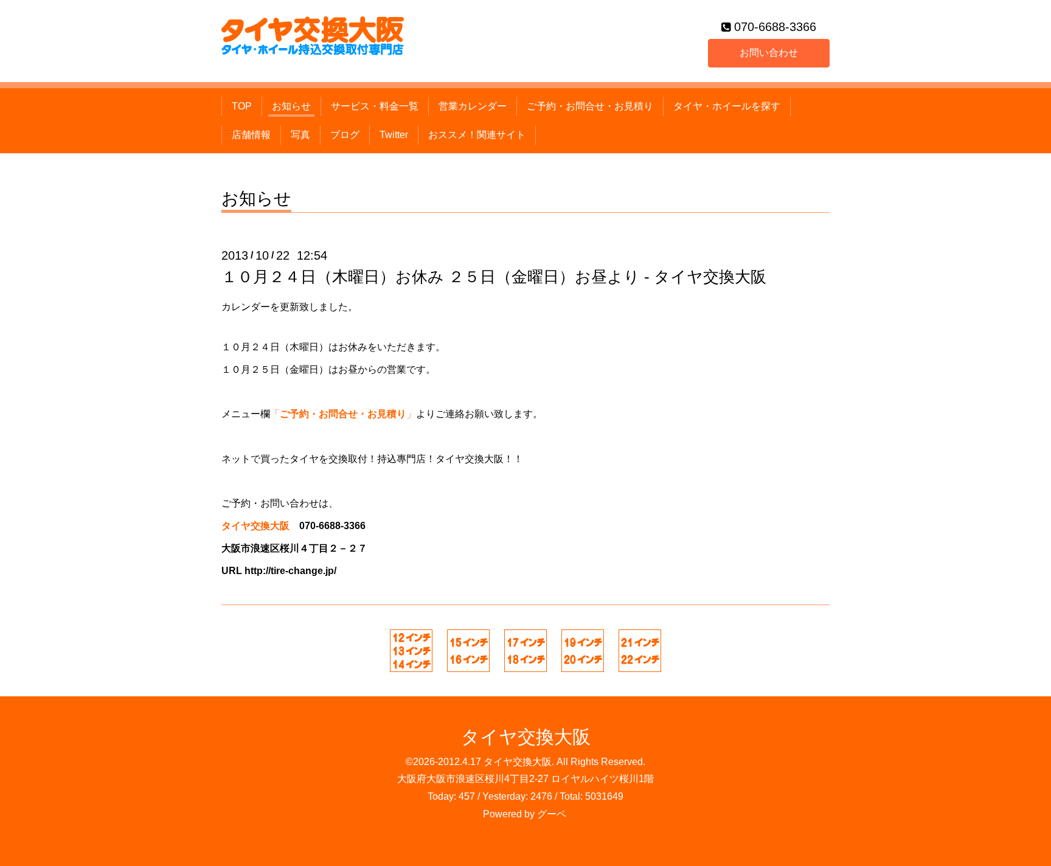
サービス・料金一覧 (374, 106)
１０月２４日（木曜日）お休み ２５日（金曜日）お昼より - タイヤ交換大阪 (493, 277)
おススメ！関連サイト (477, 135)
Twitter (394, 135)
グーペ (551, 814)
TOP (242, 106)
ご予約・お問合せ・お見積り (590, 106)
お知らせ (291, 106)
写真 (300, 135)
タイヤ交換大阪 (526, 737)
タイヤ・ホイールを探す (726, 106)
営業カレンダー (473, 106)
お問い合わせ (769, 52)
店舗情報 (251, 135)
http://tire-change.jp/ (290, 571)
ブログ (344, 135)
